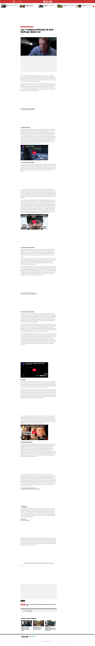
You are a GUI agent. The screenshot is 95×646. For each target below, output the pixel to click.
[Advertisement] (47, 17)
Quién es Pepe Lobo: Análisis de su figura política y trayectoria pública (25, 629)
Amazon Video (23, 26)
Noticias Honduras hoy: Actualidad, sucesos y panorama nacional (37, 628)
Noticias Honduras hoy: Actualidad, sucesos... (29, 5)
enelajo (23, 34)
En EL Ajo (49, 641)
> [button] (93, 6)
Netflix (28, 26)
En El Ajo (25, 636)
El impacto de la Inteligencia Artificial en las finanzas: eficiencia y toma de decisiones (50, 629)
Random (31, 26)
